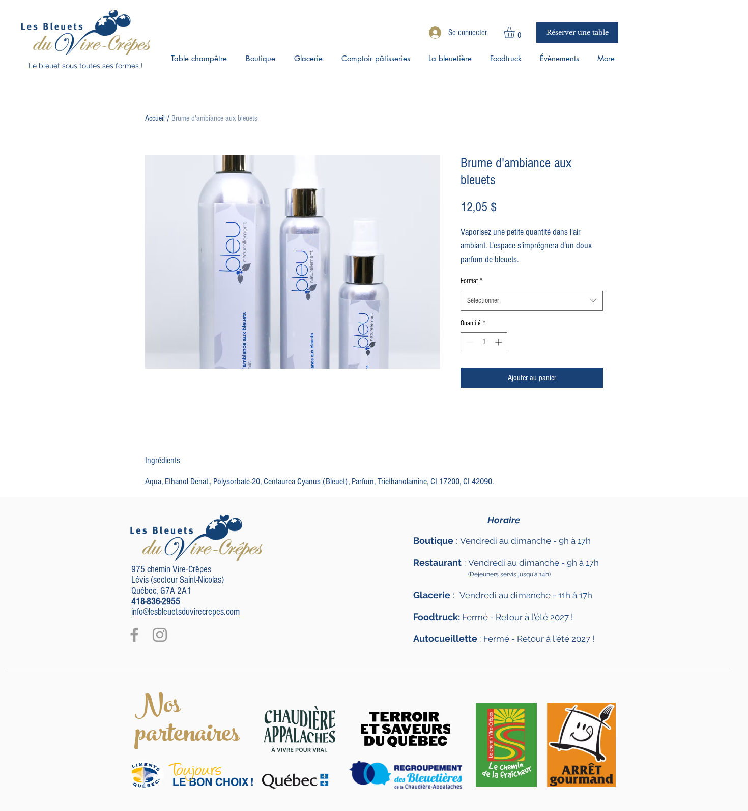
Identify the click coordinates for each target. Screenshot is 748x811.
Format (471, 281)
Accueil (155, 118)
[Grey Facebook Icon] (134, 635)
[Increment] (499, 342)
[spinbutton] (484, 342)
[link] (516, 32)
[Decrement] (468, 342)
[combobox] (532, 301)
